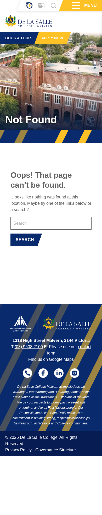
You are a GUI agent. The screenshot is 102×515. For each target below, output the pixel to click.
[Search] (53, 5)
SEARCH (25, 239)
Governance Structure (55, 450)
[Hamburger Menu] (75, 5)
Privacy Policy (18, 450)
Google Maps (61, 359)
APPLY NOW (52, 38)
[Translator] (41, 6)
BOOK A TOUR (18, 38)
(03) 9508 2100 (29, 347)
